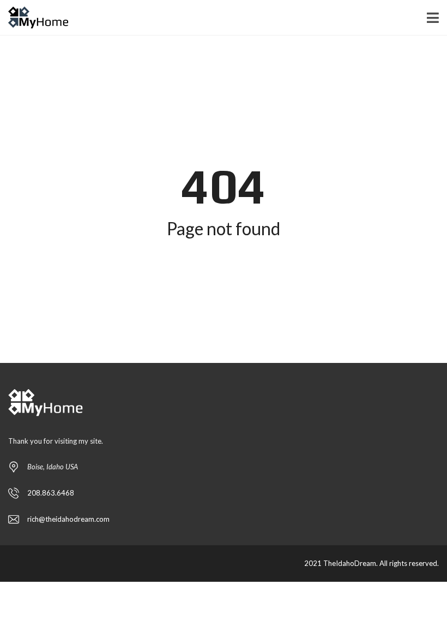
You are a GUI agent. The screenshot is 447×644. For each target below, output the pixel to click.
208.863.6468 (50, 492)
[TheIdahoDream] (34, 17)
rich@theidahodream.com (68, 519)
